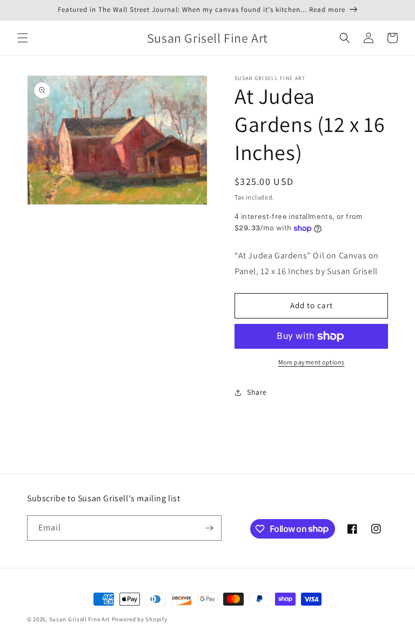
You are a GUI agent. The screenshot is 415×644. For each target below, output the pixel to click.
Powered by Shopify (140, 619)
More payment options (311, 362)
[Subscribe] (209, 528)
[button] (23, 38)
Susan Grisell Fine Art (79, 619)
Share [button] (257, 392)
